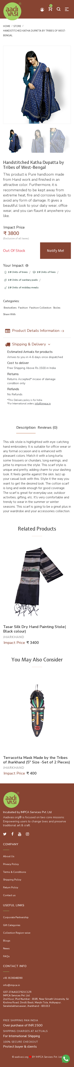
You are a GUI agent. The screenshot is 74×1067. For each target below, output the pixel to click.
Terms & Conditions (14, 872)
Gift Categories (11, 925)
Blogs (6, 940)
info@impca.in (43, 403)
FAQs (6, 956)
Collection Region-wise (16, 932)
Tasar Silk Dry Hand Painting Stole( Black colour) (34, 629)
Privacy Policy (11, 864)
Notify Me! (55, 250)
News (6, 948)
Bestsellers (10, 307)
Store (17, 26)
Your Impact (13, 265)
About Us (8, 856)
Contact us (9, 895)
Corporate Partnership (16, 917)
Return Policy (10, 887)
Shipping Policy (12, 879)
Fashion (23, 307)
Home (6, 26)
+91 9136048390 (12, 978)
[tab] (26, 429)
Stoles (56, 307)
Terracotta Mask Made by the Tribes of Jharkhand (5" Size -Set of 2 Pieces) (36, 760)
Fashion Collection (40, 307)
